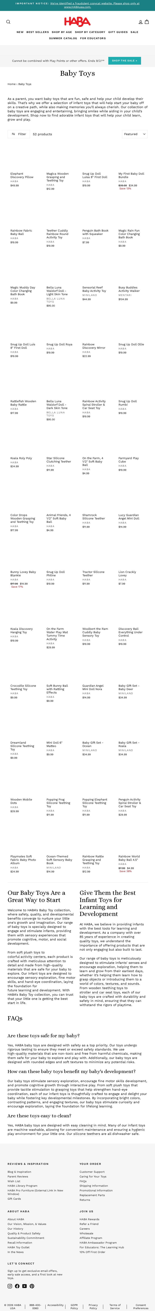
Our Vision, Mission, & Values (27, 1224)
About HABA (16, 1219)
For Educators (93, 38)
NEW (20, 32)
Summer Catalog (63, 38)
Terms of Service (115, 1306)
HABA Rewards (89, 1219)
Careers (85, 1228)
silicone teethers (86, 1134)
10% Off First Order (92, 1252)
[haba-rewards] (137, 21)
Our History (15, 1228)
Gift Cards (14, 1198)
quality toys (89, 941)
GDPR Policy (74, 1306)
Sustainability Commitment (26, 1238)
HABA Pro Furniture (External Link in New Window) (35, 1192)
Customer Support (92, 1171)
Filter (21, 134)
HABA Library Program (22, 1185)
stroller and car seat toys (100, 992)
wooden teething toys (106, 988)
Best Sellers (37, 32)
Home (12, 84)
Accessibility (55, 1304)
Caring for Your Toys (93, 1176)
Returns (85, 1200)
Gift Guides (118, 32)
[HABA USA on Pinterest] (32, 1286)
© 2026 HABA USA (12, 1306)
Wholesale (86, 1233)
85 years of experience (98, 937)
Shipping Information (94, 1185)
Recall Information (20, 1242)
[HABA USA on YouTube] (24, 1286)
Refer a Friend (89, 1224)
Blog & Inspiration (19, 1171)
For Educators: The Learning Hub (102, 1247)
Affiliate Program (91, 1238)
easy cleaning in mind (88, 1125)
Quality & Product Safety (24, 1233)
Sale (134, 32)
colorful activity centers (27, 957)
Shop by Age (62, 32)
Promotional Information (96, 1190)
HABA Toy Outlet (18, 1247)
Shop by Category (90, 32)
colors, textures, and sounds (116, 983)
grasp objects (90, 979)
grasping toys (66, 1089)
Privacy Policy (93, 1306)
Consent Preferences (140, 1306)
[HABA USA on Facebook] (17, 1286)
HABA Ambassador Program (98, 1242)
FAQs (83, 1181)
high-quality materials (25, 1053)
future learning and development (34, 990)
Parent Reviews (18, 1176)
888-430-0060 (35, 1306)
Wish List (14, 1181)
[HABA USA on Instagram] (10, 1286)
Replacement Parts (92, 1195)
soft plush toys (28, 952)
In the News (16, 1252)
